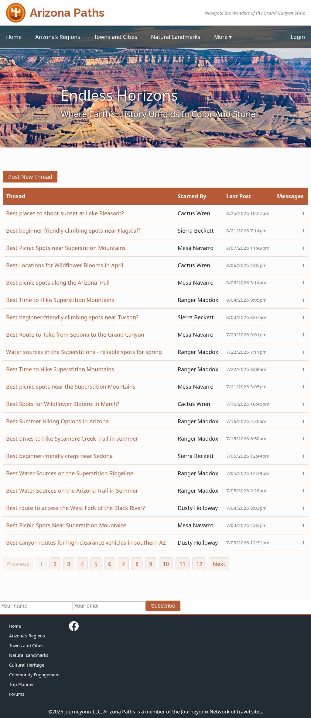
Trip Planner (21, 684)
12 (199, 563)
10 (166, 563)
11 (182, 563)
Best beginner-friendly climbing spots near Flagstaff (73, 230)
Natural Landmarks (175, 36)
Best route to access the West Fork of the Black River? (75, 508)
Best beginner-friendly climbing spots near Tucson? (72, 317)
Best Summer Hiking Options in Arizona (57, 421)
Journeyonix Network (205, 711)
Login (298, 36)
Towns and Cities (115, 36)
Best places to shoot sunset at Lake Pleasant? (65, 213)
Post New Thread (30, 176)
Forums (16, 694)
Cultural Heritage (26, 665)
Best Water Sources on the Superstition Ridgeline (69, 473)
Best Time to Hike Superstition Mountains (60, 300)
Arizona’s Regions (57, 36)
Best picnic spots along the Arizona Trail (58, 282)
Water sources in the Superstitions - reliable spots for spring (84, 352)
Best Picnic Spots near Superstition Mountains (66, 247)
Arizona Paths (119, 711)
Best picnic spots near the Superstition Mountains (70, 386)
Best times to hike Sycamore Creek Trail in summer (72, 438)
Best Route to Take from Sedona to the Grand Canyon (75, 334)
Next (219, 563)
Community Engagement (34, 675)
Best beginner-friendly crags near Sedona (59, 456)
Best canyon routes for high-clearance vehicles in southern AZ (86, 542)
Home (14, 36)
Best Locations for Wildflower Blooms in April (64, 265)
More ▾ (223, 36)
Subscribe (163, 606)
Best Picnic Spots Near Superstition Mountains (66, 525)
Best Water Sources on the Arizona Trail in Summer (72, 490)
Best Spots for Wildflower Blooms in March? (62, 404)
